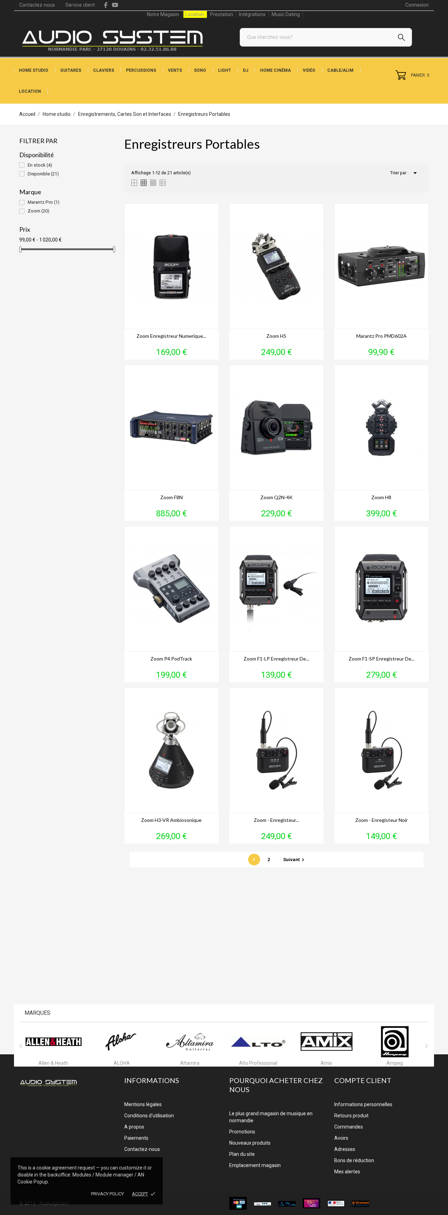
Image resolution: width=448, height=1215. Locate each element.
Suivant (294, 859)
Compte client (362, 1080)
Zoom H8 (381, 497)
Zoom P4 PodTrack (171, 659)
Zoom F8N (171, 497)
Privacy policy (107, 1193)
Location (194, 14)
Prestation (221, 14)
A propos (134, 1127)
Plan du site (242, 1154)
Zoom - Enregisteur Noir (381, 820)
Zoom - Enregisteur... (276, 820)
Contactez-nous (37, 5)
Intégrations (252, 14)
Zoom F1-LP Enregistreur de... (276, 659)
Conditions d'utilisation (149, 1115)
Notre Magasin (163, 14)
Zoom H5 (276, 336)
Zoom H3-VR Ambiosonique (171, 820)
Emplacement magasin (255, 1165)
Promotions (242, 1131)
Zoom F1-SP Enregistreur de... (381, 659)
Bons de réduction (354, 1160)
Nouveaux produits (250, 1143)
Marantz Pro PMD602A (381, 336)
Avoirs (341, 1138)
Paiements (136, 1138)
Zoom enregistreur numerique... (171, 336)
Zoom (38, 211)
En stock (40, 165)
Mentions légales (143, 1104)
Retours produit (351, 1115)
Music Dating (286, 14)
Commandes (348, 1127)
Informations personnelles (363, 1104)
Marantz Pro (43, 202)
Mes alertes (347, 1171)
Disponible (43, 173)
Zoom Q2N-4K (276, 497)
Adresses (344, 1149)
